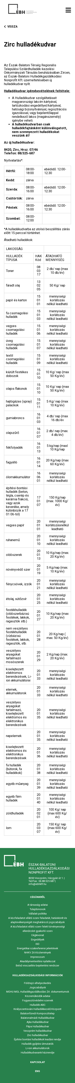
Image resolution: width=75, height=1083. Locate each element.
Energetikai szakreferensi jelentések (37, 948)
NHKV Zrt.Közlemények (37, 952)
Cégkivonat (37, 935)
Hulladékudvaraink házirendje (37, 1052)
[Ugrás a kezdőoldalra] (22, 9)
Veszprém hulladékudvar (37, 1030)
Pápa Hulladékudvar (37, 1026)
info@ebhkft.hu (37, 884)
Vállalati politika (38, 913)
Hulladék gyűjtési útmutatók (37, 1043)
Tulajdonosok (37, 909)
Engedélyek (37, 939)
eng (37, 1071)
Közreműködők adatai (37, 996)
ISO (37, 943)
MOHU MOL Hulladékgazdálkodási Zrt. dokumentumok (37, 991)
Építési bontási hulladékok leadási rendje (37, 1039)
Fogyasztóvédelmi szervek (37, 1000)
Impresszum (37, 956)
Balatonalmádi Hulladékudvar (37, 1017)
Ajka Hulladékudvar (38, 1022)
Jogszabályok (37, 987)
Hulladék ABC (37, 1004)
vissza (12, 26)
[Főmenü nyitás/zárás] (68, 10)
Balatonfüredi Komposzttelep (37, 1013)
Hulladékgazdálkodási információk (37, 975)
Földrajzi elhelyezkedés (37, 983)
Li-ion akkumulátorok (37, 1048)
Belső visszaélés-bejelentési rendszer (37, 965)
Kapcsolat (37, 1062)
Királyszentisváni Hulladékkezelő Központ (37, 1009)
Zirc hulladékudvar (37, 1035)
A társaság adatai (37, 904)
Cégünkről (37, 897)
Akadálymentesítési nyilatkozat (37, 961)
